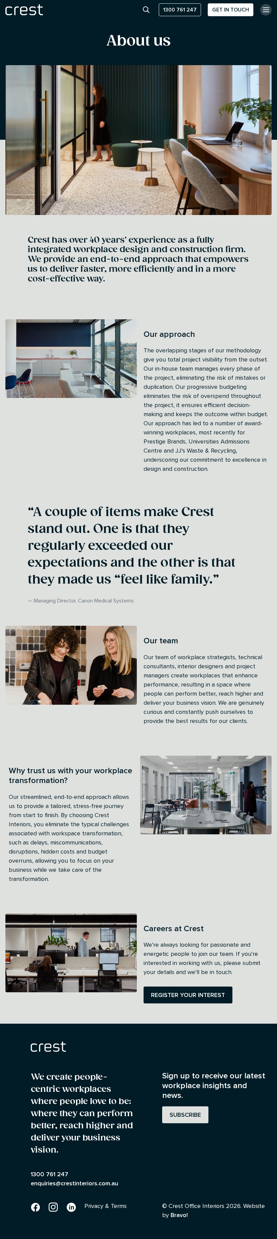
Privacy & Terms (105, 1206)
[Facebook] (35, 1206)
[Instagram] (53, 1206)
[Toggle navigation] (266, 10)
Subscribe (185, 1114)
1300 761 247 (180, 10)
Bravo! (179, 1215)
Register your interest (188, 995)
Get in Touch (230, 10)
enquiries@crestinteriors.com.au (74, 1183)
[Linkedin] (71, 1206)
